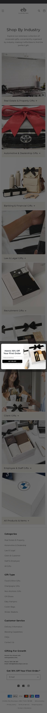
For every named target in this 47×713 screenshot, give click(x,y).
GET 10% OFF (12, 361)
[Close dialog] (44, 345)
